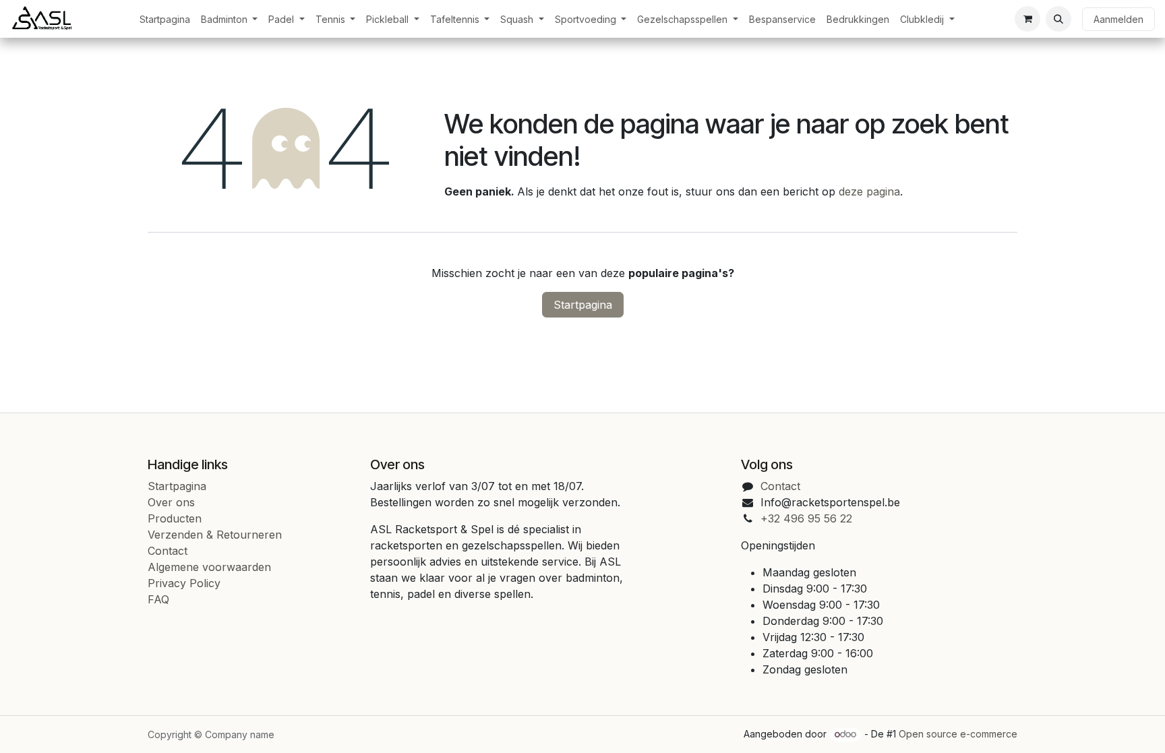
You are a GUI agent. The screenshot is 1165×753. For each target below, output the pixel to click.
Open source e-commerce (958, 734)
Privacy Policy (184, 583)
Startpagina (583, 304)
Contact (167, 551)
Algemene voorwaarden (209, 567)
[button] (1058, 19)
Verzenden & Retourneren (215, 534)
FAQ (158, 599)
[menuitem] (165, 19)
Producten (175, 518)
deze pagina (869, 191)
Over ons (171, 502)
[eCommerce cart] (1027, 19)
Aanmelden (1118, 19)
